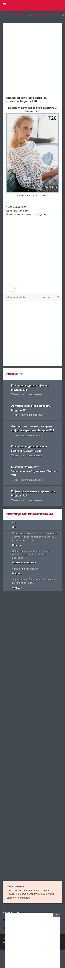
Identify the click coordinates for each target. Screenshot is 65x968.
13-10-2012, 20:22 (15, 297)
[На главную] (4, 15)
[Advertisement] (32, 940)
